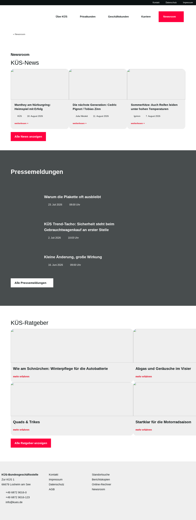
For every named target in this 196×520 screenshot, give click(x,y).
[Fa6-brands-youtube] (163, 476)
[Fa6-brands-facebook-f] (154, 476)
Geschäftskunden (118, 16)
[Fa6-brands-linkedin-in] (181, 476)
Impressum (188, 2)
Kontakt (156, 2)
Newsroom (169, 16)
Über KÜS (61, 16)
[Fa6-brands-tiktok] (190, 476)
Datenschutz (171, 2)
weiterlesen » (21, 123)
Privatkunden (88, 16)
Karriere (146, 16)
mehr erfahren (21, 376)
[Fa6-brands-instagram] (172, 476)
